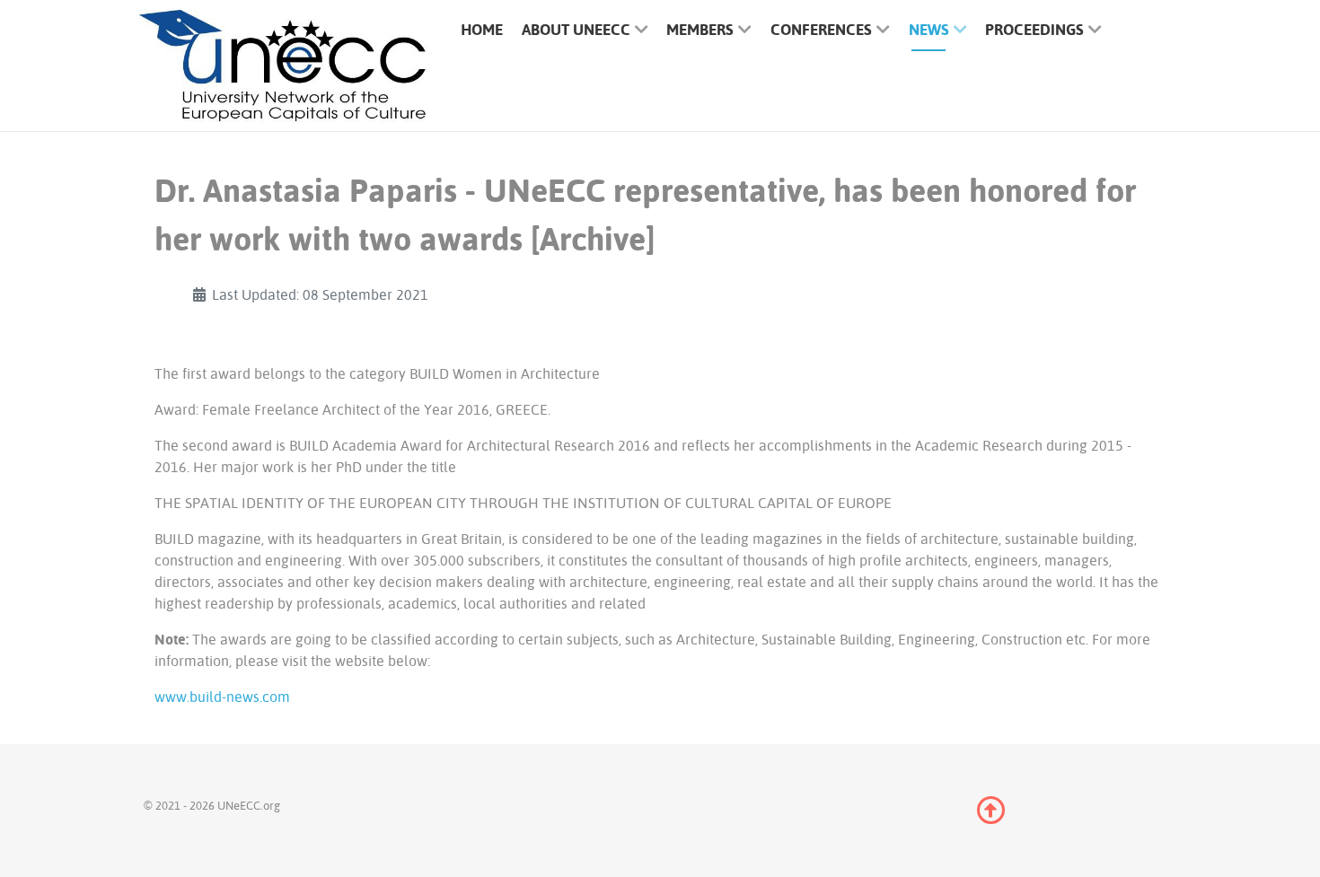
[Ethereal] (283, 66)
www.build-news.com (222, 697)
